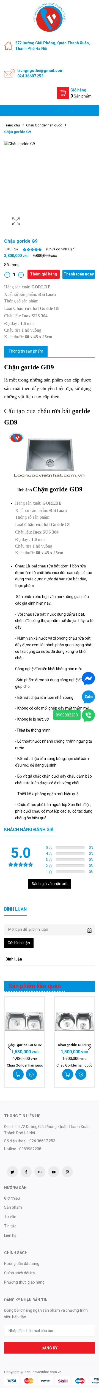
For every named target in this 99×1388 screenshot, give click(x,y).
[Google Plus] (39, 1171)
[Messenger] (88, 678)
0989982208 (67, 715)
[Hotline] (88, 715)
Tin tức (10, 1226)
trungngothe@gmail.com (40, 70)
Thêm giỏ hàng (43, 274)
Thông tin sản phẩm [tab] (26, 351)
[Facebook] (26, 1171)
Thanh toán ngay (79, 274)
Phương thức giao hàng (24, 1282)
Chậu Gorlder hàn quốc (44, 125)
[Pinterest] (67, 1171)
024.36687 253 (30, 76)
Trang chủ (12, 125)
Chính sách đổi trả (19, 1273)
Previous (9, 1047)
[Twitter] (12, 1171)
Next (89, 1047)
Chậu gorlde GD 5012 (74, 1045)
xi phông (60, 638)
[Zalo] (88, 696)
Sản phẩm (13, 1207)
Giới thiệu (12, 1198)
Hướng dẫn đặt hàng (21, 1263)
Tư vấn (10, 1216)
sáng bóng (56, 758)
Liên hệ (10, 1235)
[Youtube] (53, 1171)
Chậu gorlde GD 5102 (25, 1045)
